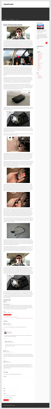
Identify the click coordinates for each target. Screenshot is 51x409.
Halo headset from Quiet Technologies (23, 46)
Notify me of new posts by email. (8, 397)
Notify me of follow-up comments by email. (10, 395)
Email (4, 390)
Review (10, 314)
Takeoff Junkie (8, 4)
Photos (17, 19)
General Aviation (5, 19)
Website (5, 393)
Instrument (39, 59)
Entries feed (39, 75)
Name (5, 388)
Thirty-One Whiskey (44, 34)
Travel (39, 66)
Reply (4, 329)
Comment (5, 376)
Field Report (39, 54)
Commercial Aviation (11, 19)
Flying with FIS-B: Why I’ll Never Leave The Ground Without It (25, 318)
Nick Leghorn (9, 23)
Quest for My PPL (40, 63)
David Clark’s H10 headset (14, 40)
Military (39, 60)
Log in (38, 74)
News (38, 61)
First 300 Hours (40, 55)
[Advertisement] (25, 13)
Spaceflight (39, 65)
